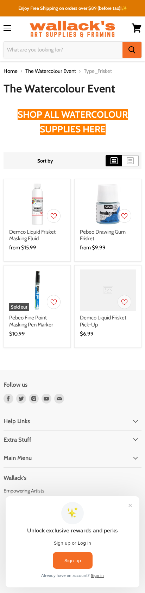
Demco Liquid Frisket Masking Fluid (32, 235)
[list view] (130, 160)
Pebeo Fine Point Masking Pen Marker (31, 321)
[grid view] (114, 160)
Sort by (45, 161)
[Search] (131, 50)
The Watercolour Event (50, 71)
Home (11, 71)
